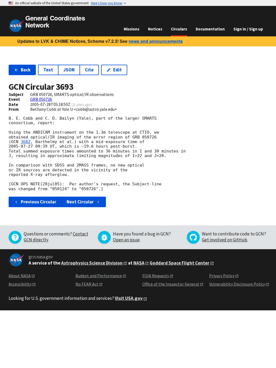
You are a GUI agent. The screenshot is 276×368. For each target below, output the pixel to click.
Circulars (179, 29)
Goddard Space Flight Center (179, 263)
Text (48, 70)
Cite (89, 70)
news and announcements (156, 41)
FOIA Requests (155, 275)
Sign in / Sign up (248, 29)
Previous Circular (38, 202)
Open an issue (126, 240)
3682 (25, 141)
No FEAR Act (86, 284)
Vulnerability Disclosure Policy (237, 284)
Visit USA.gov (129, 298)
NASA (138, 263)
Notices (155, 29)
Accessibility (20, 284)
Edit (117, 70)
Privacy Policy (221, 275)
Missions (131, 29)
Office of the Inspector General (170, 284)
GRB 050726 (41, 99)
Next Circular (80, 202)
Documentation (210, 29)
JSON (69, 70)
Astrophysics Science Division (92, 263)
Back (25, 70)
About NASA (20, 275)
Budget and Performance (98, 275)
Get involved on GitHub (224, 240)
